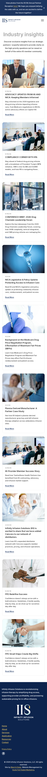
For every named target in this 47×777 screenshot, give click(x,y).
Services (5, 732)
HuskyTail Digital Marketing (23, 770)
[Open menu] (42, 20)
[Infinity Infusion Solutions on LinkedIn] (3, 753)
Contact (5, 742)
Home (4, 726)
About (4, 729)
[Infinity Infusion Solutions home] (11, 20)
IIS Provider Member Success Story (22, 471)
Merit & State (16, 767)
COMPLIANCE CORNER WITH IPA (21, 157)
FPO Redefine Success (16, 594)
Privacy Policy (7, 749)
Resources (6, 739)
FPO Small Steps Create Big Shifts (21, 654)
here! (15, 6)
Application (7, 736)
